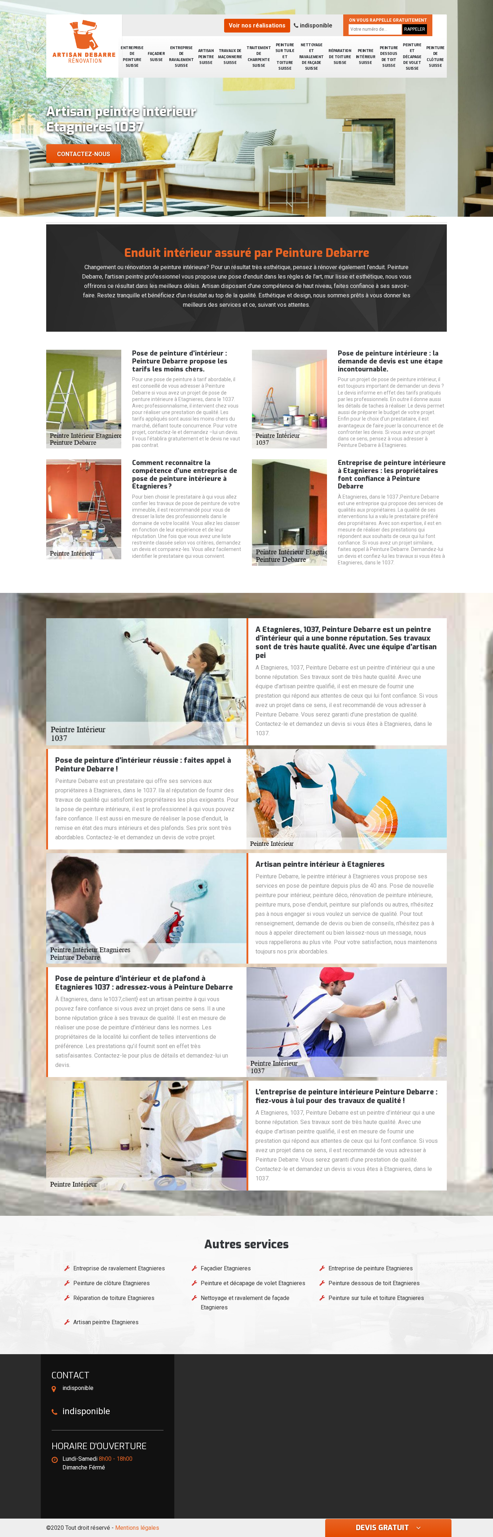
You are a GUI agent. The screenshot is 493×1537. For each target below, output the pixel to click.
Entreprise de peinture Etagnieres (370, 1268)
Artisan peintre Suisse (206, 56)
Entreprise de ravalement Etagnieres (119, 1268)
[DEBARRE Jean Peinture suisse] (84, 41)
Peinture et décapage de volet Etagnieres (253, 1283)
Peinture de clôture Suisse (435, 57)
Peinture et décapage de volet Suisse (412, 57)
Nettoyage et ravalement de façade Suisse (311, 57)
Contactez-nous (83, 154)
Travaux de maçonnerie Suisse (230, 56)
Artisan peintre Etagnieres (106, 1322)
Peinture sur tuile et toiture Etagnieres (376, 1298)
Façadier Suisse (156, 56)
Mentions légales (137, 1527)
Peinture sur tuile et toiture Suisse (285, 57)
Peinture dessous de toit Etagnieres (374, 1283)
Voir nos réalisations (257, 25)
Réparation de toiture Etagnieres (113, 1298)
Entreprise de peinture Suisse (132, 57)
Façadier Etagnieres (226, 1268)
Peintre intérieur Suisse (365, 56)
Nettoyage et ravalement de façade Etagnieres (245, 1303)
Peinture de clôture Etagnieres (111, 1283)
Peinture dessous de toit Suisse (389, 57)
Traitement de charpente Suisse (259, 57)
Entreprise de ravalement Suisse (181, 57)
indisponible (315, 25)
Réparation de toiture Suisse (339, 56)
